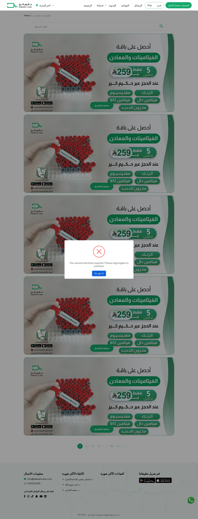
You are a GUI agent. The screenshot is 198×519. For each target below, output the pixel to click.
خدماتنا (100, 5)
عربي (159, 5)
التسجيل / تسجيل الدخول (178, 5)
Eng (149, 5)
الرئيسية (88, 5)
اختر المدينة (45, 5)
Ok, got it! (99, 273)
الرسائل (138, 5)
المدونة (112, 5)
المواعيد (125, 5)
